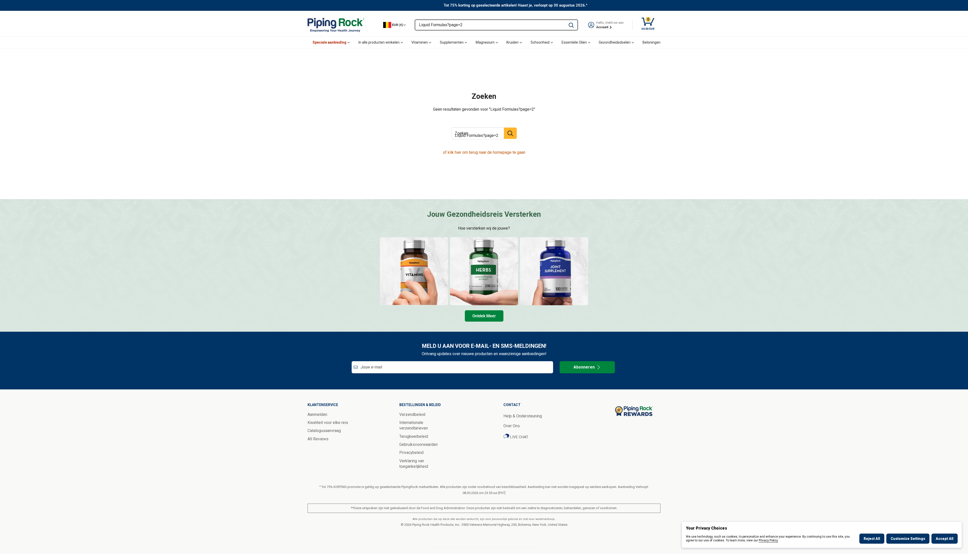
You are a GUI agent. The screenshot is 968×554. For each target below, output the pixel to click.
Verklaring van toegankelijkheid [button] (413, 463)
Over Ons (511, 425)
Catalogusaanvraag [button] (324, 430)
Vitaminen (419, 42)
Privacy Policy (768, 540)
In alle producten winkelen (379, 42)
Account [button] (602, 27)
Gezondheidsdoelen (614, 42)
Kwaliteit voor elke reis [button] (328, 422)
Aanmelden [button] (317, 414)
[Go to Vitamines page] (414, 271)
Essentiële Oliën (574, 42)
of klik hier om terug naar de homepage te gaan (484, 152)
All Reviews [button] (318, 439)
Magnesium (485, 42)
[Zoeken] (571, 25)
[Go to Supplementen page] (554, 271)
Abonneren (584, 367)
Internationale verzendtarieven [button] (413, 425)
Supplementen (452, 42)
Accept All (944, 539)
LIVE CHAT (518, 437)
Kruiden (512, 42)
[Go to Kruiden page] (484, 271)
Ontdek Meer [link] (484, 316)
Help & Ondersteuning (522, 416)
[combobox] (490, 25)
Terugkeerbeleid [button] (413, 436)
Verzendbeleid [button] (412, 414)
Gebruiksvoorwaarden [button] (418, 444)
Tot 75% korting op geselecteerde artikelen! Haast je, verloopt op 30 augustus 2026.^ (516, 5)
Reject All (872, 539)
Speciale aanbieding (329, 42)
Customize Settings (908, 539)
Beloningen (651, 42)
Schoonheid (540, 42)
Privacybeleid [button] (411, 452)
